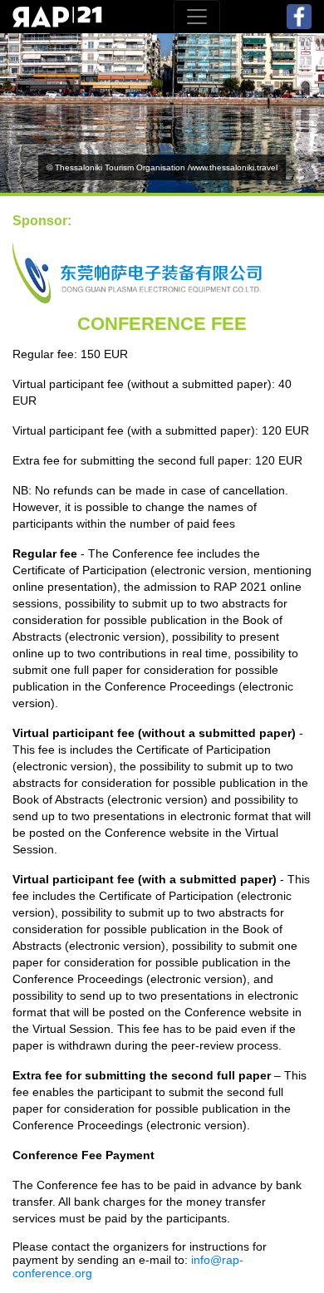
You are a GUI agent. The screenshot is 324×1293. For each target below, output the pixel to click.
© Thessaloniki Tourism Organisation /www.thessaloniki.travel (162, 167)
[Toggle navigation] (197, 16)
